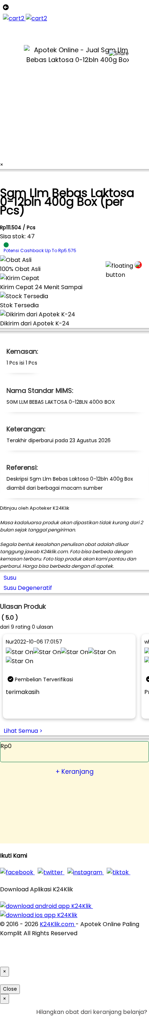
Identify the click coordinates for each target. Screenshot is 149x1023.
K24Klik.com (58, 924)
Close (10, 989)
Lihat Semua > (23, 731)
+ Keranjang (75, 771)
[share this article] (119, 53)
